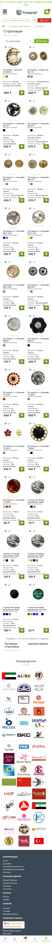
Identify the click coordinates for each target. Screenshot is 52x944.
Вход (14, 941)
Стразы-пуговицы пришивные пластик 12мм (37, 608)
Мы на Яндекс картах (12, 931)
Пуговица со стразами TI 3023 (13, 447)
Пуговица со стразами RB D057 (38, 286)
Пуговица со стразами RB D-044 (13, 286)
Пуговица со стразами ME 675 (13, 178)
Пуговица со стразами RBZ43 (38, 340)
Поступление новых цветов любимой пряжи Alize (26, 3)
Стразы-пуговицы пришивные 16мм (11, 608)
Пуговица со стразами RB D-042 (13, 232)
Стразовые (39, 26)
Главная (5, 941)
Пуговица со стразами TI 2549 (13, 393)
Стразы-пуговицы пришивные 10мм (36, 501)
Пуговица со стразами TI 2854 (38, 393)
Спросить (46, 941)
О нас (5, 861)
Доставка (7, 864)
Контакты (7, 872)
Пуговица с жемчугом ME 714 (38, 71)
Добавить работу (10, 914)
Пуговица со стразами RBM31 (13, 340)
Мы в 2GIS (7, 934)
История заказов (10, 883)
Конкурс (6, 908)
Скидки (6, 899)
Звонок (35, 941)
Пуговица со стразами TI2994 (38, 447)
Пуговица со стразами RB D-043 (38, 232)
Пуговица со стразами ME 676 (38, 178)
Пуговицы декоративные (19, 26)
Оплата (6, 897)
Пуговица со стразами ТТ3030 (13, 501)
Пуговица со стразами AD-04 (13, 124)
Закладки (7, 886)
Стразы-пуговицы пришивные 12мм (11, 555)
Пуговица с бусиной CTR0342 (12, 71)
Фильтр (43, 41)
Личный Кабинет (10, 880)
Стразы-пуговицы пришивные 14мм (36, 555)
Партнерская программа (14, 869)
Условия (6, 911)
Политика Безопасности (13, 866)
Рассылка (7, 889)
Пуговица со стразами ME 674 (38, 124)
